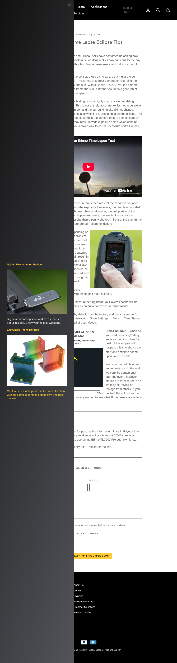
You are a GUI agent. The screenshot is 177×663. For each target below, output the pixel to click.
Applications (99, 7)
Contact (78, 590)
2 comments (81, 34)
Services (78, 13)
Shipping (78, 596)
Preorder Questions (84, 607)
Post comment (88, 533)
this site (122, 347)
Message (42, 497)
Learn (81, 7)
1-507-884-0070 (126, 10)
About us (78, 585)
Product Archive (82, 612)
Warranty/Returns (83, 601)
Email (94, 480)
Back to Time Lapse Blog (91, 556)
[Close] (69, 5)
